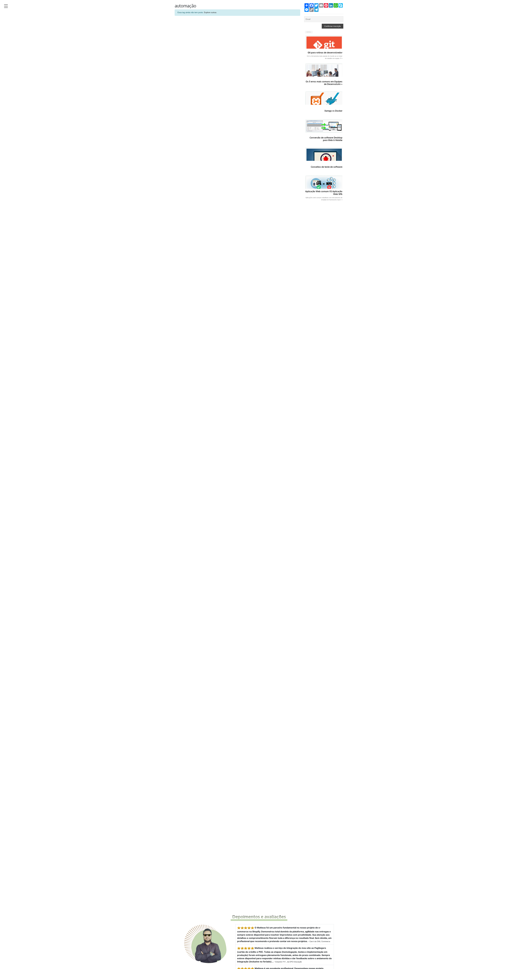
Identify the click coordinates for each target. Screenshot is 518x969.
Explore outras (210, 12)
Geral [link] (308, 32)
